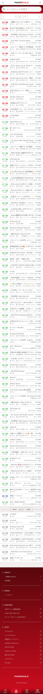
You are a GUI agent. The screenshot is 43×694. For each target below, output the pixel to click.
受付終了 (21, 510)
